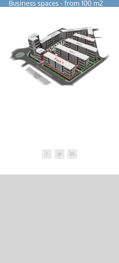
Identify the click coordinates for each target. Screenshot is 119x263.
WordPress (42, 141)
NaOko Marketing (92, 141)
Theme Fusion (64, 141)
